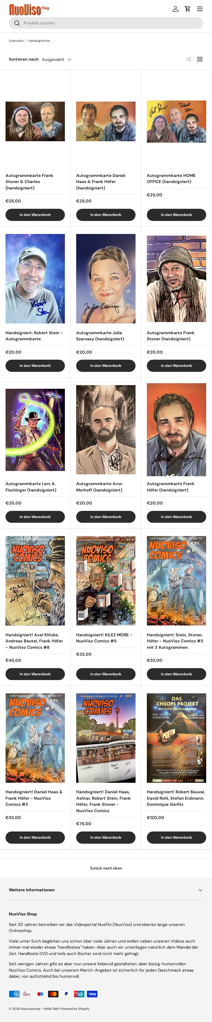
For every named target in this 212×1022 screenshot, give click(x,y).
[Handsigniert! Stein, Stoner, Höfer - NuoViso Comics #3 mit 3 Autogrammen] (176, 580)
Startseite (16, 40)
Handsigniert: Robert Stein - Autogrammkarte (34, 336)
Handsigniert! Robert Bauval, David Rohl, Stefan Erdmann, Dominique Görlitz (176, 798)
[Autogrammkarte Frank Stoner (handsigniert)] (176, 278)
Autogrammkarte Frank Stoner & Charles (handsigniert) (29, 182)
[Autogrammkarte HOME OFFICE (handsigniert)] (176, 121)
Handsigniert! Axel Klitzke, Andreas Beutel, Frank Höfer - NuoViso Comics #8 (34, 641)
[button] (188, 9)
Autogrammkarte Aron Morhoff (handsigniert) (99, 487)
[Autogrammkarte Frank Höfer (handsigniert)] (176, 429)
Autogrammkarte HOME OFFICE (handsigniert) (171, 179)
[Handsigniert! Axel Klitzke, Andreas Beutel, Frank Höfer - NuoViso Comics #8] (35, 580)
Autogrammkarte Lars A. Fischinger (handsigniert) (31, 487)
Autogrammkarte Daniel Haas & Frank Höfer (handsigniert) (100, 182)
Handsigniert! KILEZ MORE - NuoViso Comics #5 (104, 638)
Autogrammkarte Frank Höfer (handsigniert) (171, 487)
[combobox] (106, 23)
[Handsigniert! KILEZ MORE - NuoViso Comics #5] (106, 580)
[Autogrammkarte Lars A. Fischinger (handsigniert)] (35, 429)
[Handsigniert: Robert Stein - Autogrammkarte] (35, 278)
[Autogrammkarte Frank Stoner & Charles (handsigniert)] (35, 121)
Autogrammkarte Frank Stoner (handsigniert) (171, 336)
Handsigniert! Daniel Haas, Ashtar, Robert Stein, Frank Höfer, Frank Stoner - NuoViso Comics (103, 801)
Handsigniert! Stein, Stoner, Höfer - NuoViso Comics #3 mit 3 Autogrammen (175, 641)
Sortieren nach (24, 59)
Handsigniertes (39, 40)
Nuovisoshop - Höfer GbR (40, 1009)
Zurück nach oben (106, 868)
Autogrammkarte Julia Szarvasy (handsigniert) (100, 336)
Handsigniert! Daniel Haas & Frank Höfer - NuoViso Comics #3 (34, 798)
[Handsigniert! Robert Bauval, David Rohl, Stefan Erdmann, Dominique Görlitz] (176, 737)
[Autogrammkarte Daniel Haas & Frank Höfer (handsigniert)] (106, 121)
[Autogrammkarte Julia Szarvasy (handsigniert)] (106, 278)
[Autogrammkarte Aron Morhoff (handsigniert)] (106, 429)
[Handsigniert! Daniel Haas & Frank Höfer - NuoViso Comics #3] (35, 737)
